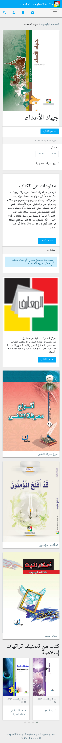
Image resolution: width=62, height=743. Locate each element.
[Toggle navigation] (54, 12)
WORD (41, 154)
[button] (37, 722)
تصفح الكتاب (49, 131)
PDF (54, 154)
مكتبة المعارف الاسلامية (37, 4)
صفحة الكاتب (47, 359)
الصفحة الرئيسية (50, 24)
